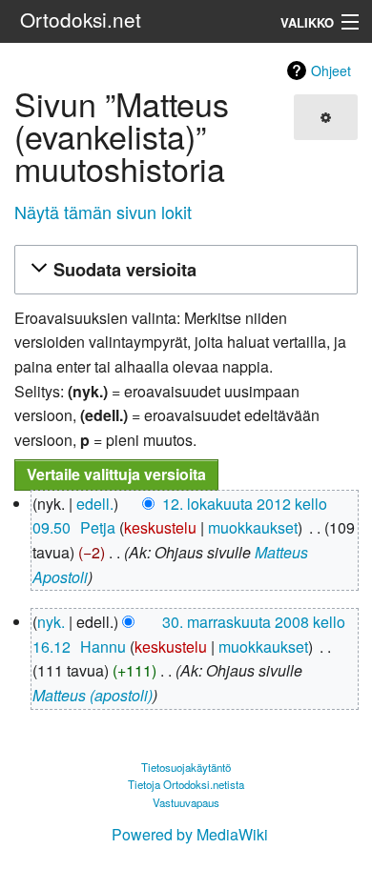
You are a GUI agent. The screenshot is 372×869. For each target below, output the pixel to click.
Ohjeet (331, 70)
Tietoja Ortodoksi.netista (186, 784)
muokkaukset (253, 527)
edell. (95, 504)
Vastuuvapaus (186, 802)
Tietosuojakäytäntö (186, 767)
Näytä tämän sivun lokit (103, 211)
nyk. (51, 622)
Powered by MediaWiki (190, 834)
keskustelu (160, 527)
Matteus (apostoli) (92, 695)
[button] (183, 270)
